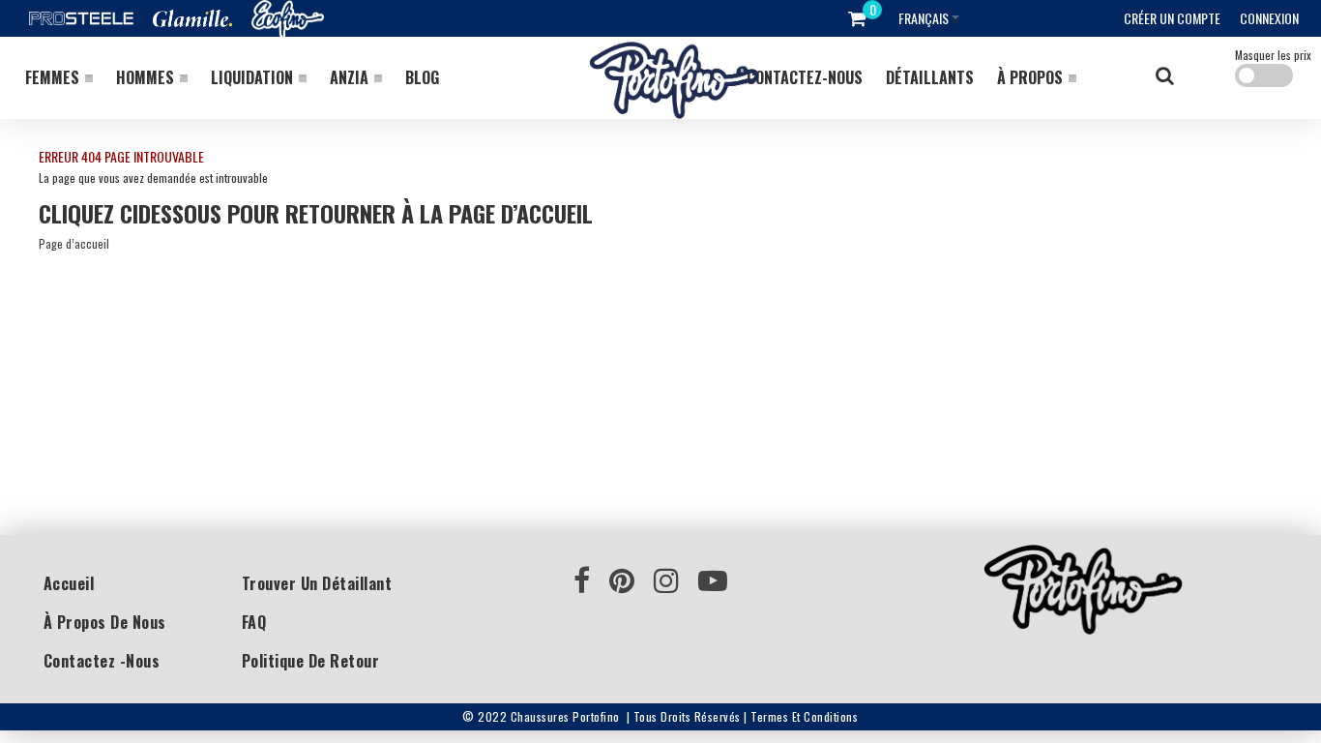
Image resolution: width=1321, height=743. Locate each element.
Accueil (69, 583)
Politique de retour (311, 660)
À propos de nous (105, 622)
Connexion (1269, 18)
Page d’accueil (74, 243)
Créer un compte (1172, 18)
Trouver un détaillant (317, 583)
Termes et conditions (804, 716)
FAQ (254, 622)
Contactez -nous (102, 660)
